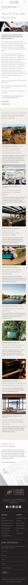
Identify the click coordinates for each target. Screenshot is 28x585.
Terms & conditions (10, 581)
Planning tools (5, 533)
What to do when (20, 528)
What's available (20, 525)
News (18, 7)
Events (19, 342)
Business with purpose (7, 520)
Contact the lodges (21, 518)
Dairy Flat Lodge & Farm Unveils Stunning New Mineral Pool (11, 272)
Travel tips (18, 520)
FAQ (17, 530)
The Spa (16, 43)
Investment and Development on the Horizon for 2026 (10, 233)
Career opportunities (6, 523)
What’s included (20, 523)
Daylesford (22, 49)
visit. (6, 93)
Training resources (6, 535)
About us (3, 518)
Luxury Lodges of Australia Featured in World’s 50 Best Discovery (13, 422)
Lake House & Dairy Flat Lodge (8, 7)
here (13, 38)
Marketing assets (5, 528)
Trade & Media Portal (6, 525)
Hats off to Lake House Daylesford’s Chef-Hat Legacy (11, 193)
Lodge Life (19, 499)
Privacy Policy (19, 581)
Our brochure (19, 533)
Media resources (5, 530)
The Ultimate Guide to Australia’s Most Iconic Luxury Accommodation (11, 151)
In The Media (20, 146)
